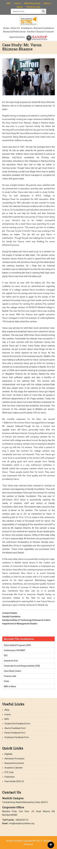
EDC (6, 655)
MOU (7, 719)
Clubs (6, 681)
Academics (27, 28)
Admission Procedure (14, 758)
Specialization (17, 37)
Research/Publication (14, 31)
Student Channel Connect (40, 31)
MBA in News (10, 686)
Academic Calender (14, 768)
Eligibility (8, 754)
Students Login (33, 7)
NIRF (9, 3)
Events (17, 3)
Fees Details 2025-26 (14, 781)
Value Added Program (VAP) (17, 645)
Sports (20, 7)
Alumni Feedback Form (15, 728)
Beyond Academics (44, 28)
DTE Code (9, 772)
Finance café (10, 676)
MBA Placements (32, 3)
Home (6, 28)
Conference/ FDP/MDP (14, 650)
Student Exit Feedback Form (17, 723)
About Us (15, 28)
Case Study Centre (12, 671)
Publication (10, 777)
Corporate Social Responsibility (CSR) (22, 666)
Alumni (47, 3)
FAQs (7, 710)
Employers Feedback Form (17, 737)
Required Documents (14, 763)
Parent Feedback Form (15, 733)
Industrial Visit (11, 661)
